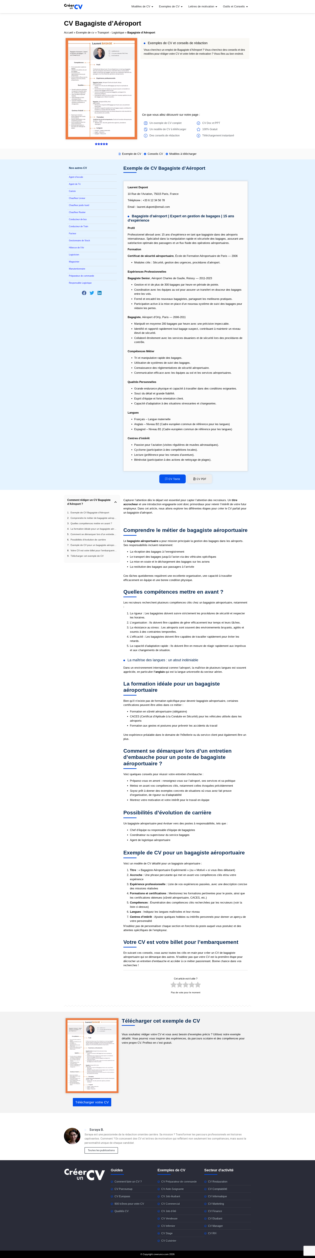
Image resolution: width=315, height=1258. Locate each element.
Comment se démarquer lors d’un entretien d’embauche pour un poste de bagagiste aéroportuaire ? (94, 534)
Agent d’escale (76, 177)
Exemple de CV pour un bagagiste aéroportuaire (94, 545)
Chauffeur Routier (77, 212)
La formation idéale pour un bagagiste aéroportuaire (94, 528)
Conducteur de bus (78, 219)
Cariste (72, 191)
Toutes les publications (101, 1150)
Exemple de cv (85, 32)
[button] (84, 293)
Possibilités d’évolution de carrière (88, 539)
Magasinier (74, 261)
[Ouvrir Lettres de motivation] (216, 6)
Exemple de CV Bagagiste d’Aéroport (90, 512)
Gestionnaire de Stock (79, 240)
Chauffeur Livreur (77, 198)
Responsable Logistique (80, 283)
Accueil (68, 32)
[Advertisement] (194, 85)
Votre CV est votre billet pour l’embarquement (94, 550)
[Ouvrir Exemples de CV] (181, 6)
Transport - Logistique (110, 32)
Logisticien (74, 254)
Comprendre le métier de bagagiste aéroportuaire (94, 518)
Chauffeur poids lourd (79, 205)
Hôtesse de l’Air (76, 247)
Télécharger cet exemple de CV (87, 556)
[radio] (173, 986)
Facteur (72, 233)
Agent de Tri (75, 184)
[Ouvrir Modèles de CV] (152, 6)
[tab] (172, 478)
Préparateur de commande (81, 276)
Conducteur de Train (78, 226)
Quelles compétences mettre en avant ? (91, 523)
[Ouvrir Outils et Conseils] (247, 6)
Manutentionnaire (77, 269)
